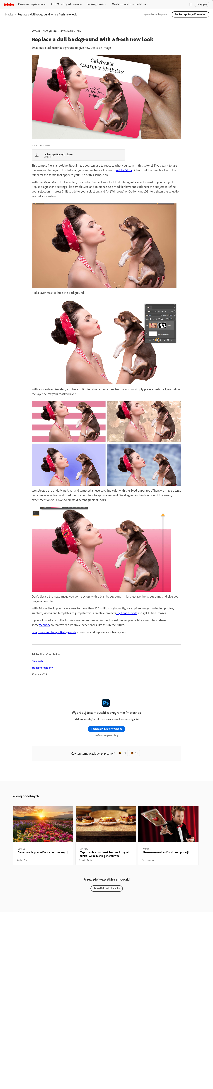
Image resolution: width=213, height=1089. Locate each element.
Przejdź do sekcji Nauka (107, 888)
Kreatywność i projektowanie (30, 4)
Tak (124, 753)
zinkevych (37, 661)
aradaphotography (42, 667)
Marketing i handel (95, 4)
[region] (43, 835)
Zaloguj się (202, 4)
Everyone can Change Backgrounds (54, 632)
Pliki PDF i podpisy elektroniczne (65, 4)
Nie (136, 753)
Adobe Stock (124, 170)
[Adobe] (8, 4)
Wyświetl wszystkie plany (155, 14)
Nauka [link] (9, 14)
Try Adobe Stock (126, 613)
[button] (190, 4)
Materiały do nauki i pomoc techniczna (129, 4)
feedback (44, 625)
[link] (9, 14)
